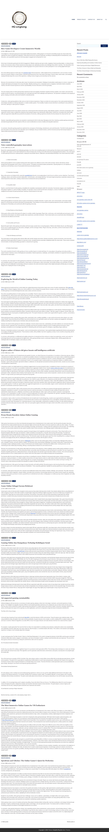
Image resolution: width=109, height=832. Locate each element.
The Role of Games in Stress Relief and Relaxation (89, 68)
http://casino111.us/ (82, 277)
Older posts (5, 821)
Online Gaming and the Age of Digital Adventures (88, 65)
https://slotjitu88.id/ (82, 253)
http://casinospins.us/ (82, 292)
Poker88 (79, 162)
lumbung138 (80, 245)
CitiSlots (79, 170)
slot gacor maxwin (82, 53)
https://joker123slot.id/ (82, 254)
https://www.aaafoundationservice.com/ (87, 238)
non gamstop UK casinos (83, 159)
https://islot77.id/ (81, 265)
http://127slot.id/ (81, 260)
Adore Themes (66, 830)
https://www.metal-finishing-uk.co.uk (86, 295)
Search (79, 43)
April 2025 (79, 118)
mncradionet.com (81, 181)
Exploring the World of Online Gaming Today (19, 279)
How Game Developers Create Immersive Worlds (20, 49)
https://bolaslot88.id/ (82, 261)
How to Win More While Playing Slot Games (87, 60)
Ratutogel (33, 513)
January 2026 (80, 94)
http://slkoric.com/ (81, 242)
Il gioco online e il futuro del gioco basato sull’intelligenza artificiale (28, 350)
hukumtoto (79, 178)
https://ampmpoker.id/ (82, 269)
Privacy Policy (81, 19)
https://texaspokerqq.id (83, 299)
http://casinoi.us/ (81, 281)
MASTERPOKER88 (82, 228)
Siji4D (78, 186)
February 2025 (80, 124)
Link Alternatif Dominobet (83, 175)
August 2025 (80, 108)
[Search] (106, 19)
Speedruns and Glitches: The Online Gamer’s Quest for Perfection (27, 761)
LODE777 (79, 224)
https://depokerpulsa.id (83, 258)
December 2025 (81, 97)
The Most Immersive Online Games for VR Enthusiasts (23, 705)
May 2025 (79, 116)
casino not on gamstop (83, 235)
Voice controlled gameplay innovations (16, 145)
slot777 (78, 151)
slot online (79, 196)
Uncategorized (5, 46)
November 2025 (81, 100)
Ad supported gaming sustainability (15, 598)
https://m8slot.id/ (81, 267)
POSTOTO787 (81, 309)
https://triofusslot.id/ (82, 270)
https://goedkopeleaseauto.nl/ (84, 144)
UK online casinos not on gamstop (86, 203)
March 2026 (80, 89)
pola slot (79, 154)
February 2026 (80, 92)
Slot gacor (79, 189)
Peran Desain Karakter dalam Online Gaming (19, 415)
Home (73, 19)
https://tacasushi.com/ (7, 720)
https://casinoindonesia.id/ (84, 263)
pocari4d (79, 165)
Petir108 (79, 183)
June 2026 (79, 83)
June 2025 (79, 113)
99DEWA (79, 231)
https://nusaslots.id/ (82, 251)
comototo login (27, 72)
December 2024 (81, 129)
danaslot (79, 156)
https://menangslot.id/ (82, 249)
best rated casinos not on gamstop (85, 167)
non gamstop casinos (82, 210)
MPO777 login (81, 192)
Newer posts (70, 821)
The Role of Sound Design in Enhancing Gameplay (89, 70)
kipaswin (79, 206)
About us (99, 19)
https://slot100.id (81, 272)
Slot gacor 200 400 (81, 141)
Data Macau (80, 306)
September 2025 (81, 105)
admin (3, 51)
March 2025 (80, 121)
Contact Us (91, 19)
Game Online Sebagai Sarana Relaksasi (17, 486)
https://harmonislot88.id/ (83, 274)
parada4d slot (28, 175)
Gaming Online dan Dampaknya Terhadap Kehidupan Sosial (25, 543)
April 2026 (79, 86)
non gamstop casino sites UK (84, 199)
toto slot (79, 56)
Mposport (79, 148)
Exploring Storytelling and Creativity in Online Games (89, 62)
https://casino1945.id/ (82, 256)
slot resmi (79, 173)
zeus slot (79, 146)
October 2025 (80, 102)
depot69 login (80, 217)
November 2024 (81, 132)
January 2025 (80, 127)
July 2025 (79, 110)
